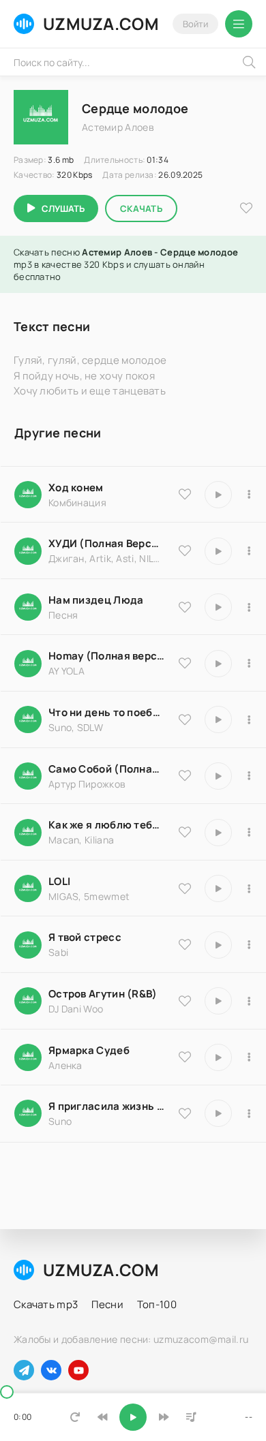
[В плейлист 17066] (249, 1113)
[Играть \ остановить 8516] (218, 1000)
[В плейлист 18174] (249, 607)
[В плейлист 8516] (249, 1001)
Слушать (63, 208)
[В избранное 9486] (185, 832)
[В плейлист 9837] (249, 551)
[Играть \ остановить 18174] (218, 607)
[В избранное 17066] (185, 1113)
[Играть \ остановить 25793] (218, 719)
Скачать (141, 208)
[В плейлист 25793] (249, 719)
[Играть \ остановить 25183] (218, 1057)
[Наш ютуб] (78, 1370)
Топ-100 (157, 1304)
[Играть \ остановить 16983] (218, 663)
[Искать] (249, 62)
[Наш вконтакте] (51, 1370)
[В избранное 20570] (185, 888)
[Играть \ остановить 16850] (218, 945)
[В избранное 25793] (185, 719)
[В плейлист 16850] (249, 945)
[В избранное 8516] (185, 1001)
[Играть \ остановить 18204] (218, 776)
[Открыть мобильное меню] (238, 23)
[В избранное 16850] (185, 944)
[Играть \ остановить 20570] (218, 888)
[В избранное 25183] (185, 1057)
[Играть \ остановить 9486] (218, 832)
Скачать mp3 (46, 1304)
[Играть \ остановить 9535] (218, 494)
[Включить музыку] (133, 1417)
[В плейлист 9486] (249, 832)
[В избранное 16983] (185, 663)
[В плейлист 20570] (249, 888)
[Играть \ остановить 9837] (218, 551)
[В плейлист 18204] (249, 776)
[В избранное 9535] (185, 494)
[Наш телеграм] (24, 1370)
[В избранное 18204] (185, 775)
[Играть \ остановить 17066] (218, 1113)
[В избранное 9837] (185, 550)
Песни (107, 1304)
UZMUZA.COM (101, 23)
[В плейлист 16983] (249, 663)
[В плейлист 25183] (249, 1057)
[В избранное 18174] (185, 607)
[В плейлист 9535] (249, 494)
